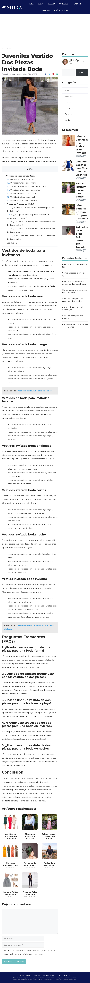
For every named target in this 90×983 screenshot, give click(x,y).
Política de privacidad (52, 975)
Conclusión (10, 243)
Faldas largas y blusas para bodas (81, 190)
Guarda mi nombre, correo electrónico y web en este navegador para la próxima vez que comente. (29, 952)
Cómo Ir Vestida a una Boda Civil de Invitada (82, 144)
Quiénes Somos (61, 10)
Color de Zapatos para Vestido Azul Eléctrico (82, 168)
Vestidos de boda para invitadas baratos (26, 186)
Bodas (40, 4)
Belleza (51, 4)
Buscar (82, 72)
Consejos (63, 4)
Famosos (46, 10)
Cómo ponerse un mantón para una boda (82, 212)
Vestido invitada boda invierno (22, 200)
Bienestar (77, 4)
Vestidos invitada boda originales (23, 190)
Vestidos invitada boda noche (22, 197)
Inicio (3, 49)
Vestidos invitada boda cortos (22, 193)
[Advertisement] (45, 30)
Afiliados (66, 975)
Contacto (38, 975)
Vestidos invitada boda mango (22, 183)
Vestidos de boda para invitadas (19, 176)
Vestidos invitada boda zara (20, 179)
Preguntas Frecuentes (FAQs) (19, 204)
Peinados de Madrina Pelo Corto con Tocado (82, 237)
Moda (31, 4)
